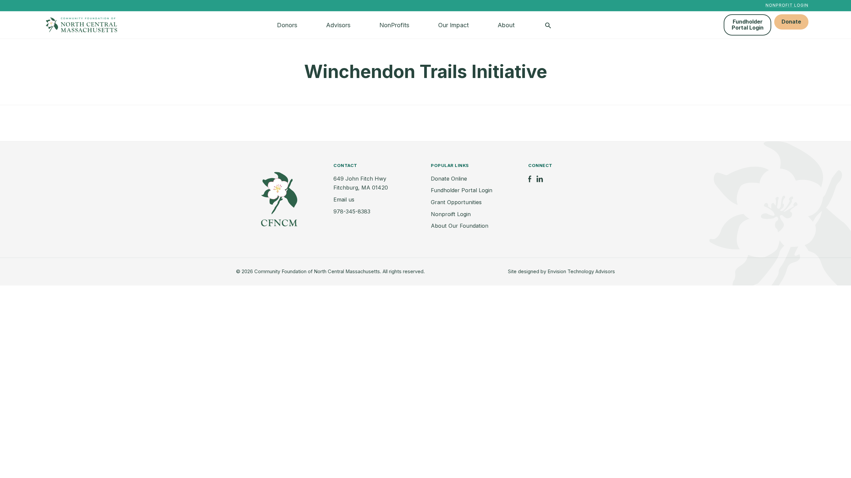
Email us (343, 199)
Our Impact (453, 25)
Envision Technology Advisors (581, 272)
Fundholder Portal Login (748, 24)
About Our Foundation (459, 225)
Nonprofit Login (787, 5)
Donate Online (449, 178)
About (506, 25)
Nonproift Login (451, 214)
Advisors (338, 25)
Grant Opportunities (456, 202)
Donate (791, 21)
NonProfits (394, 25)
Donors (287, 25)
